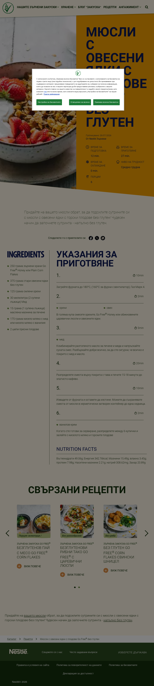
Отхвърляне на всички (80, 102)
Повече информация (52, 94)
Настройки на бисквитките (49, 102)
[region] (78, 90)
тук (45, 92)
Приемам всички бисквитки (106, 102)
